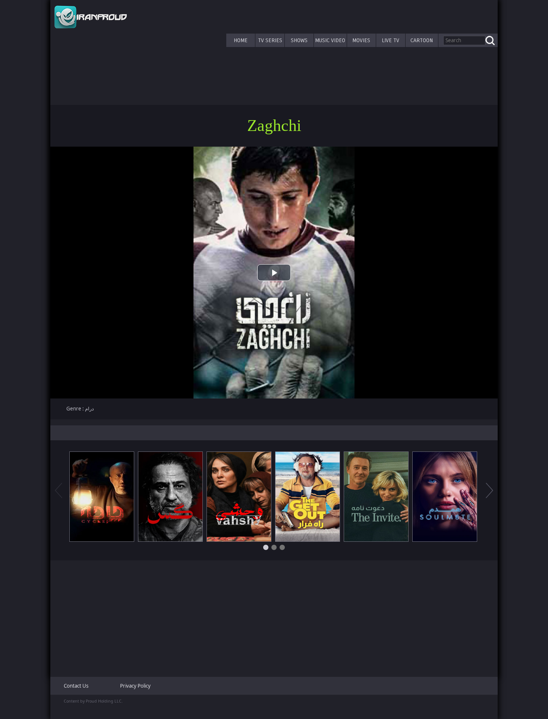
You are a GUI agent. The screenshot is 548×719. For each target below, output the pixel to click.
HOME (241, 40)
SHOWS (299, 40)
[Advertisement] (274, 615)
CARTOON (421, 40)
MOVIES (361, 40)
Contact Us (76, 685)
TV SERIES (270, 40)
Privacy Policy (135, 685)
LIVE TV (390, 40)
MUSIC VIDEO (330, 40)
